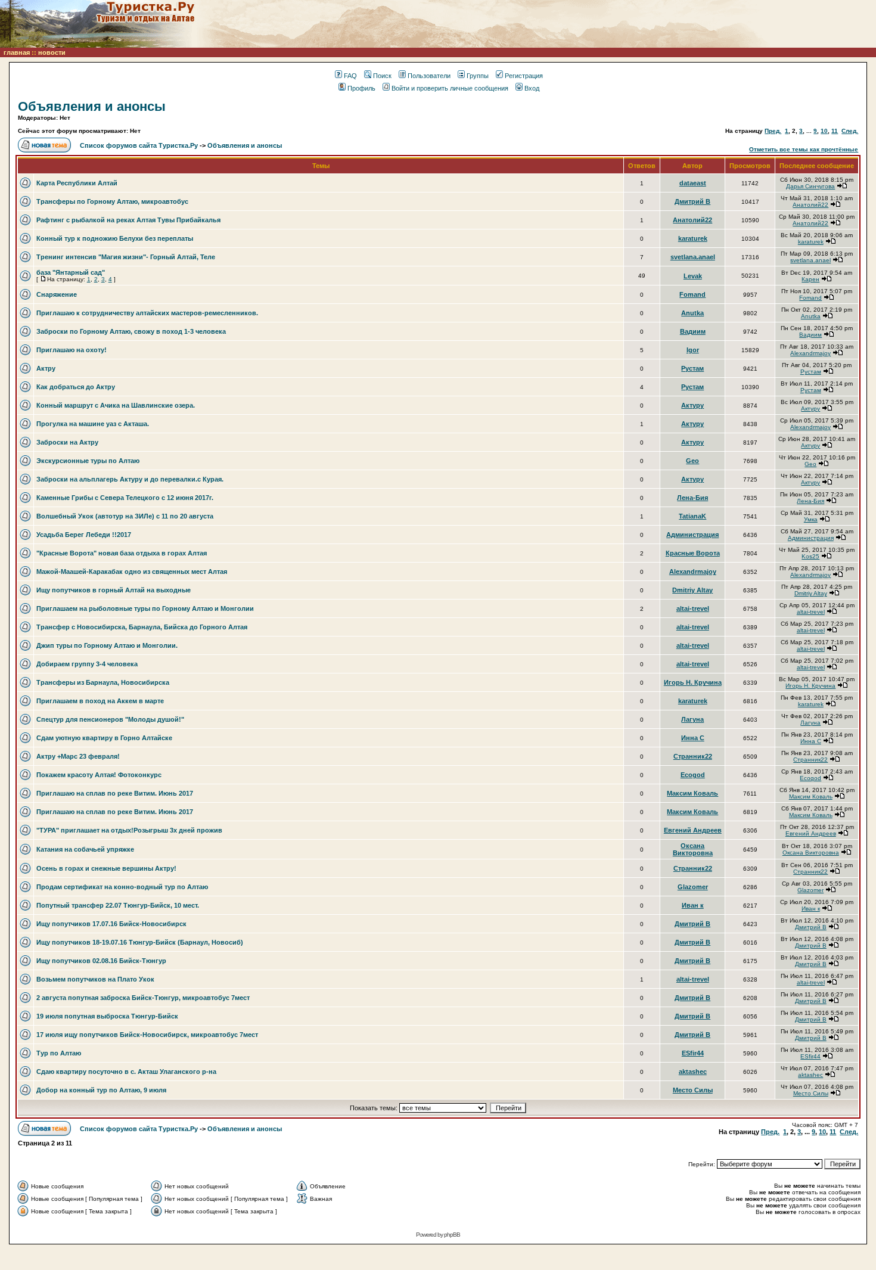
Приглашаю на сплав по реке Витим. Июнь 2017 (114, 793)
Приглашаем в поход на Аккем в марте (100, 700)
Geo (692, 460)
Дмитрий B (692, 201)
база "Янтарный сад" (70, 272)
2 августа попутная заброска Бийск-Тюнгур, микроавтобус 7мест (143, 997)
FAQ (350, 75)
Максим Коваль (692, 793)
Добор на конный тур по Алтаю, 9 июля (101, 1090)
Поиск (382, 75)
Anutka (692, 312)
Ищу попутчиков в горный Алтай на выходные (113, 590)
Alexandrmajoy (810, 353)
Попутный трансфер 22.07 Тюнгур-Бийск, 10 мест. (117, 905)
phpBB (452, 1234)
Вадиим (693, 331)
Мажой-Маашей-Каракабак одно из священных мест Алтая (131, 571)
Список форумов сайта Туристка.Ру (139, 145)
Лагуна (692, 719)
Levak (693, 276)
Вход (531, 88)
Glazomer (693, 886)
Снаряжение (56, 294)
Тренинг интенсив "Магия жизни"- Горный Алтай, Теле (125, 256)
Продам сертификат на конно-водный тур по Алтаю (122, 886)
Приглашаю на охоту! (71, 349)
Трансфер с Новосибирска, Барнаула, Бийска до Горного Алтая (141, 627)
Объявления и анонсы (92, 106)
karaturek (692, 238)
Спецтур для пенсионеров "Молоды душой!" (110, 719)
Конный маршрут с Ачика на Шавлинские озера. (115, 405)
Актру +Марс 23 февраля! (78, 756)
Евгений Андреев (693, 830)
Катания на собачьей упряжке (85, 849)
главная (17, 52)
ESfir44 (693, 1053)
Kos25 (810, 556)
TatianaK (692, 516)
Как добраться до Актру (75, 386)
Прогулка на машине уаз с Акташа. (92, 423)
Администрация (692, 534)
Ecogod (693, 774)
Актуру (692, 405)
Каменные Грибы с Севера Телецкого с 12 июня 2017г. (124, 497)
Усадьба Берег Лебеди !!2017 (83, 534)
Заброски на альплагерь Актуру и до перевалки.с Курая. (129, 479)
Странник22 (692, 756)
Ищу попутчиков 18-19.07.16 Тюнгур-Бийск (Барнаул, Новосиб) (139, 942)
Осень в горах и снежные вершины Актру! (106, 868)
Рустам (692, 368)
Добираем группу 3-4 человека (87, 663)
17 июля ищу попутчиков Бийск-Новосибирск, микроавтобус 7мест (147, 1034)
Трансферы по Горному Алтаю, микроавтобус (112, 201)
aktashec (693, 1071)
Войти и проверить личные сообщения (450, 88)
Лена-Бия (692, 497)
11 (834, 131)
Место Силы (693, 1090)
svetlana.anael (692, 256)
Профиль (361, 88)
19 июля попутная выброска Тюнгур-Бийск (107, 1016)
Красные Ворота (693, 553)
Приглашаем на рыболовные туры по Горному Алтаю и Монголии (145, 608)
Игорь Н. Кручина (693, 682)
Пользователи (429, 75)
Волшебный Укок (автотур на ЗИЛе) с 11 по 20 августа (124, 516)
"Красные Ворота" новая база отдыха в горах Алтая (121, 553)
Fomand (692, 294)
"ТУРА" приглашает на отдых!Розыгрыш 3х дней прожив (129, 830)
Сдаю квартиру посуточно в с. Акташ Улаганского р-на (126, 1071)
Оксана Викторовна (693, 849)
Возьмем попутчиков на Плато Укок (95, 979)
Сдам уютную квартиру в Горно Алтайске (104, 737)
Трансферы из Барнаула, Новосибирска (102, 682)
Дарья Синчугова (810, 186)
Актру (45, 368)
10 (824, 131)
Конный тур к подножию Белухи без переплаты (114, 238)
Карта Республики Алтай (76, 183)
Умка (811, 519)
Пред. (773, 131)
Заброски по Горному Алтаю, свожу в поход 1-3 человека (131, 331)
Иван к (693, 905)
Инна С (692, 737)
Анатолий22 (810, 204)
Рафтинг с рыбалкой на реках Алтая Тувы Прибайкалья (128, 219)
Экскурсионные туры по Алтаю (87, 460)
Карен (810, 279)
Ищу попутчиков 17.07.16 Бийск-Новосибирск (111, 923)
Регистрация (524, 75)
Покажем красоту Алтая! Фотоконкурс (98, 774)
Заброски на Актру (67, 442)
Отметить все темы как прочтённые (803, 149)
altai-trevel (692, 608)
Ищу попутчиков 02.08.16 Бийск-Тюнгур (101, 960)
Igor (692, 349)
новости (52, 52)
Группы (478, 75)
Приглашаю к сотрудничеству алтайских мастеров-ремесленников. (147, 312)
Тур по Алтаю (58, 1053)
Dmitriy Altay (692, 590)
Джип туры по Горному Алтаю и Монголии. (107, 645)
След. (849, 131)
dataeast (692, 183)
